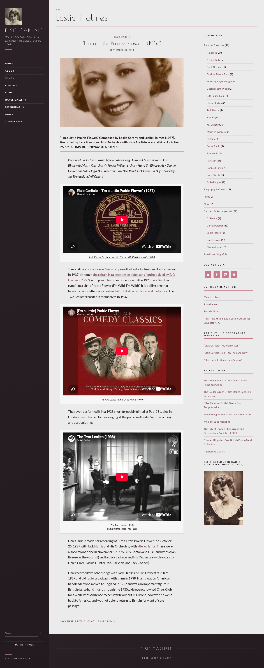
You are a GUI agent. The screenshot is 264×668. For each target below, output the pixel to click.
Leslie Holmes (86, 621)
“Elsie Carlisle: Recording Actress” (223, 359)
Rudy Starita (213, 174)
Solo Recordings (213, 254)
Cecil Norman (214, 67)
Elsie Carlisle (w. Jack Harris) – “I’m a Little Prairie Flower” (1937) (122, 257)
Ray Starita (213, 160)
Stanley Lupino (215, 247)
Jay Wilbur (213, 124)
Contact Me (13, 121)
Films (9, 92)
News (207, 203)
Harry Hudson (215, 103)
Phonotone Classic (214, 451)
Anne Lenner (211, 304)
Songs (9, 78)
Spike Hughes (214, 182)
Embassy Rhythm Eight (219, 81)
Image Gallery (15, 100)
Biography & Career (215, 189)
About (9, 71)
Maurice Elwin (212, 296)
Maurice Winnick (216, 131)
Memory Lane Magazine (217, 421)
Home (9, 63)
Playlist (11, 85)
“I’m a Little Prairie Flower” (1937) (122, 43)
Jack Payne (213, 117)
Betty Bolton (211, 311)
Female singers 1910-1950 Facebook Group (228, 414)
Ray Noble (212, 153)
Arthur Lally (213, 59)
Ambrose (212, 52)
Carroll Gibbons (216, 225)
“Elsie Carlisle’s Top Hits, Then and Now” (226, 352)
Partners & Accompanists (218, 211)
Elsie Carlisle (24, 30)
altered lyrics (146, 546)
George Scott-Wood (218, 88)
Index (9, 114)
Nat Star (211, 139)
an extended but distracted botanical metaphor (134, 291)
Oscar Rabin (213, 146)
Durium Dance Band (218, 74)
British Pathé (113, 528)
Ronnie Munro (215, 167)
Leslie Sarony (106, 621)
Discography (14, 107)
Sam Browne (214, 239)
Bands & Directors (214, 45)
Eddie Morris (214, 232)
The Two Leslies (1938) (122, 525)
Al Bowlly (212, 218)
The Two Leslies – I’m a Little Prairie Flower (121, 399)
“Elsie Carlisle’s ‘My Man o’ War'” (222, 345)
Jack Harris (122, 37)
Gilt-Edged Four (215, 95)
